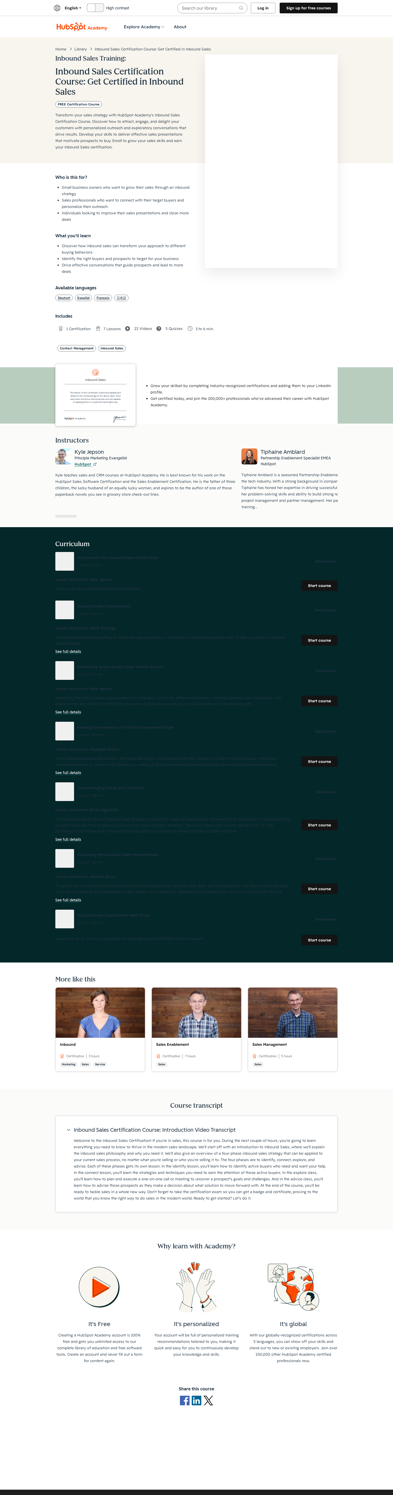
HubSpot (83, 464)
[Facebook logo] (186, 1400)
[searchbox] (212, 8)
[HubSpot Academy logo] (82, 26)
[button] (196, 561)
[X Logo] (208, 1400)
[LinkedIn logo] (197, 1400)
